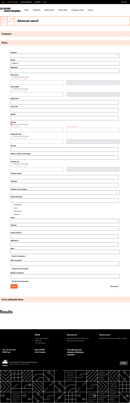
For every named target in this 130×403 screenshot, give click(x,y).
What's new (63, 10)
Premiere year (15, 162)
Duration (13, 122)
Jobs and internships (9, 350)
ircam (3, 2)
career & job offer (12, 2)
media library (49, 10)
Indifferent (15, 63)
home (27, 10)
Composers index (77, 10)
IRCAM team (6, 352)
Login (122, 2)
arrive (45, 2)
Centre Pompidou (40, 352)
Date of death (15, 87)
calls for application (26, 2)
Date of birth (14, 75)
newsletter (37, 2)
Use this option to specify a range (20, 77)
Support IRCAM (40, 350)
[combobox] (65, 56)
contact (90, 10)
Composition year (16, 134)
